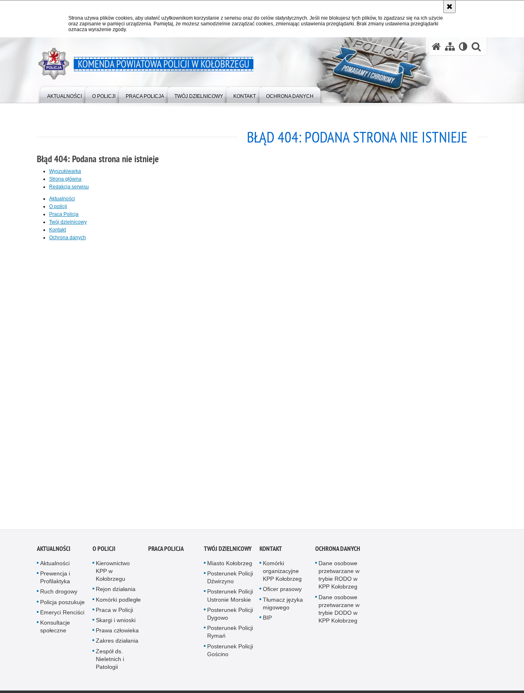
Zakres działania (117, 643)
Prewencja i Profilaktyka (55, 580)
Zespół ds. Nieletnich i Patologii (110, 661)
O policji (58, 206)
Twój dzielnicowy (68, 222)
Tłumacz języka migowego (283, 606)
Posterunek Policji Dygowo (230, 616)
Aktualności (62, 199)
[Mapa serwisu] (450, 46)
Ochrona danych (67, 237)
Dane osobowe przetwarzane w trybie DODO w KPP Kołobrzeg (338, 611)
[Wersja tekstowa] (463, 46)
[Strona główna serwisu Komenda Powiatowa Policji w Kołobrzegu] (436, 46)
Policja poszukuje (62, 604)
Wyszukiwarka (65, 171)
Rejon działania (116, 592)
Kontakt (57, 230)
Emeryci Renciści (62, 614)
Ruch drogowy (58, 594)
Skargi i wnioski (116, 622)
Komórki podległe (118, 602)
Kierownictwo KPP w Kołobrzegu (113, 573)
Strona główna (65, 179)
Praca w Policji (114, 612)
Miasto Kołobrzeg (229, 565)
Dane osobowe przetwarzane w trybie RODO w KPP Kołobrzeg (338, 577)
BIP (267, 620)
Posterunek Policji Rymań (230, 634)
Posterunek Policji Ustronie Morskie (230, 598)
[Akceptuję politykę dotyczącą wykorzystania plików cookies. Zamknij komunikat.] (449, 6)
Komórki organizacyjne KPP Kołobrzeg (282, 573)
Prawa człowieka (117, 633)
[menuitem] (64, 94)
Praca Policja (64, 214)
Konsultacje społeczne (55, 629)
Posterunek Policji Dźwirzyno (230, 580)
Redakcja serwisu (69, 187)
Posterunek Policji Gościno (230, 652)
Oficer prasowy (282, 592)
